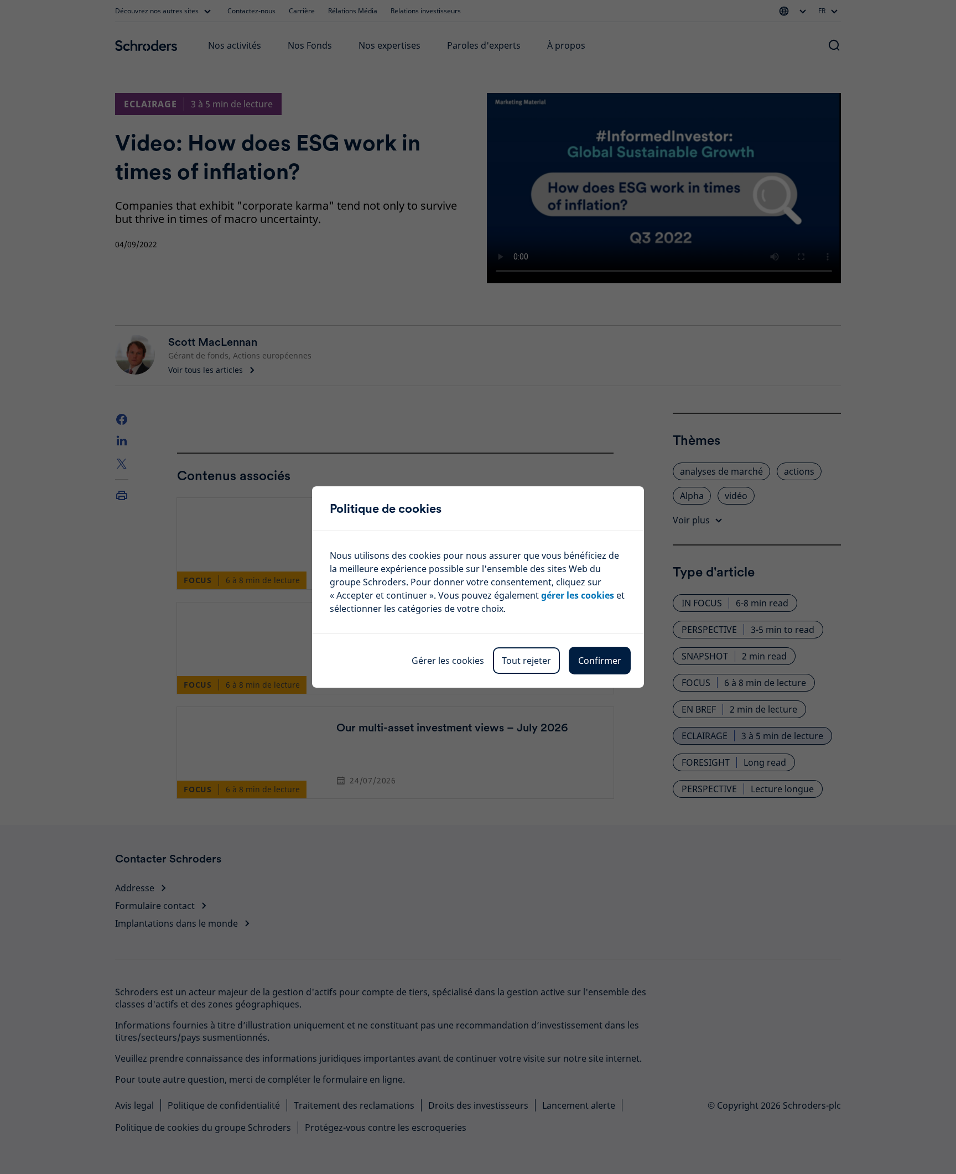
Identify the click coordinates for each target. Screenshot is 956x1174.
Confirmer (599, 660)
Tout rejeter (526, 660)
